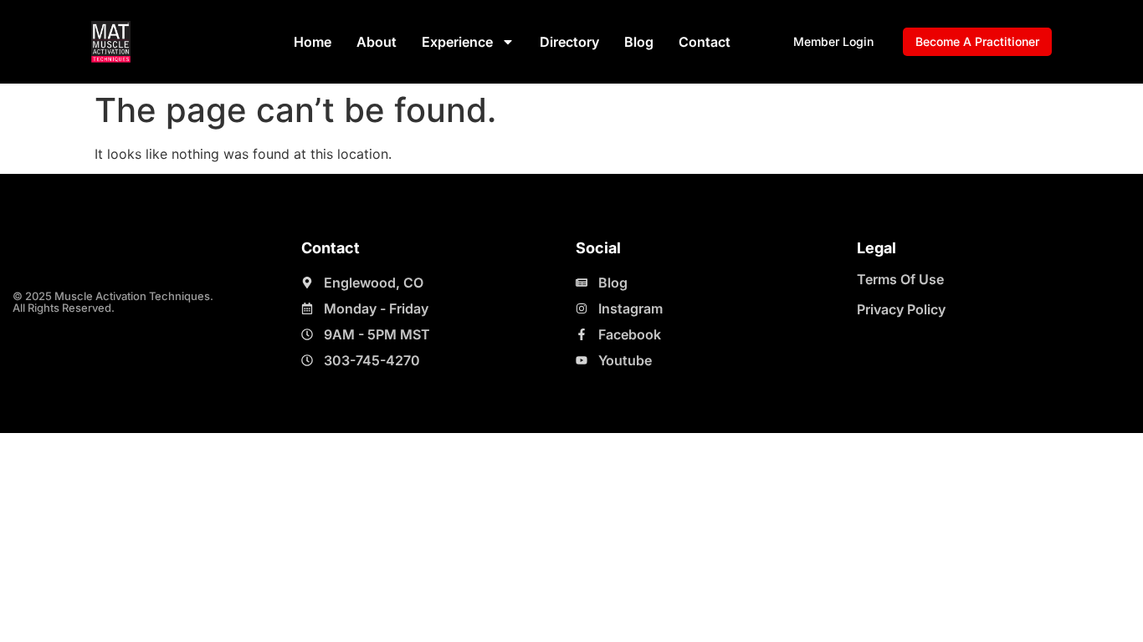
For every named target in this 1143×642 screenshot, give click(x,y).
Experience (457, 41)
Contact (704, 41)
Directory (569, 41)
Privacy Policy (901, 309)
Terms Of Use (900, 279)
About (376, 41)
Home (312, 41)
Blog (639, 41)
